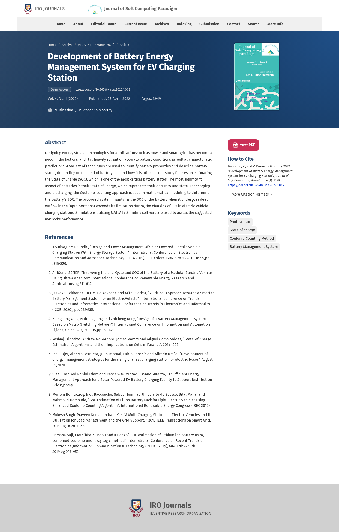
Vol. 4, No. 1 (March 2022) (96, 45)
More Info (275, 24)
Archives (162, 24)
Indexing (184, 24)
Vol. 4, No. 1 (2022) (63, 98)
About (78, 24)
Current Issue (136, 24)
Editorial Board (104, 24)
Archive (67, 45)
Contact (233, 24)
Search (253, 24)
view (247, 145)
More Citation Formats (251, 194)
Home (60, 24)
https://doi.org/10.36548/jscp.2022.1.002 (102, 90)
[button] (65, 110)
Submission (209, 24)
